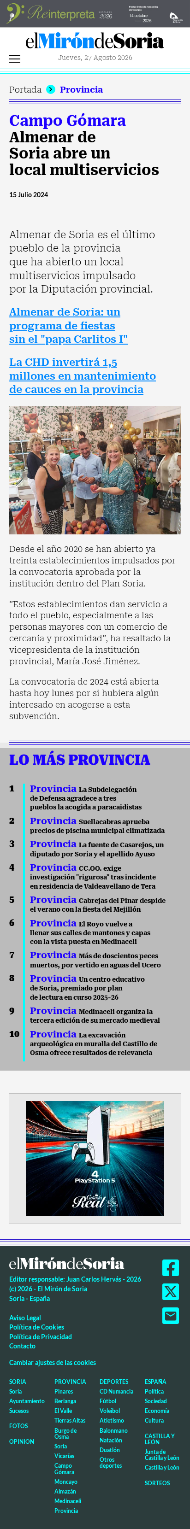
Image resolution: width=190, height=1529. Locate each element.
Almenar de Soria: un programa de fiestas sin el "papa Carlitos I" (68, 325)
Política (154, 1391)
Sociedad (156, 1401)
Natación (111, 1440)
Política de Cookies (36, 1327)
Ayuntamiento (27, 1401)
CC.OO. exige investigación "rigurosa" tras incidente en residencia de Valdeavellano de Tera (93, 877)
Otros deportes (111, 1462)
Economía (157, 1410)
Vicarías (64, 1456)
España (155, 1381)
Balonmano (114, 1430)
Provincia (81, 89)
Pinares (63, 1391)
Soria (17, 1381)
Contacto (22, 1346)
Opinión (21, 1441)
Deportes (114, 1381)
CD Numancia (116, 1391)
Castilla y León (160, 1439)
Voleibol (110, 1410)
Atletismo (112, 1420)
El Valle (63, 1410)
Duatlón (110, 1450)
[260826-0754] (95, 13)
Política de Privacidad (40, 1337)
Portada (25, 89)
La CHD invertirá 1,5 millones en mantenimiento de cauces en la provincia (82, 376)
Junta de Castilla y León (162, 1454)
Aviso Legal (25, 1318)
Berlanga (65, 1401)
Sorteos (157, 1483)
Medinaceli (67, 1501)
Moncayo (65, 1481)
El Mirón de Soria (95, 42)
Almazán (65, 1491)
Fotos (18, 1426)
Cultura (154, 1420)
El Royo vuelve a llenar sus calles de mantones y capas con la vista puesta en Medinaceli (90, 933)
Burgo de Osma (65, 1433)
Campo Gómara (67, 120)
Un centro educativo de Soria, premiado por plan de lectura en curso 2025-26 (87, 988)
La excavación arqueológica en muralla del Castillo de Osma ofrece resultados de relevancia (93, 1044)
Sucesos (19, 1410)
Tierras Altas (69, 1420)
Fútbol (108, 1401)
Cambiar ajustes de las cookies (52, 1362)
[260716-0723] (95, 1157)
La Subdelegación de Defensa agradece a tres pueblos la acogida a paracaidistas (86, 798)
